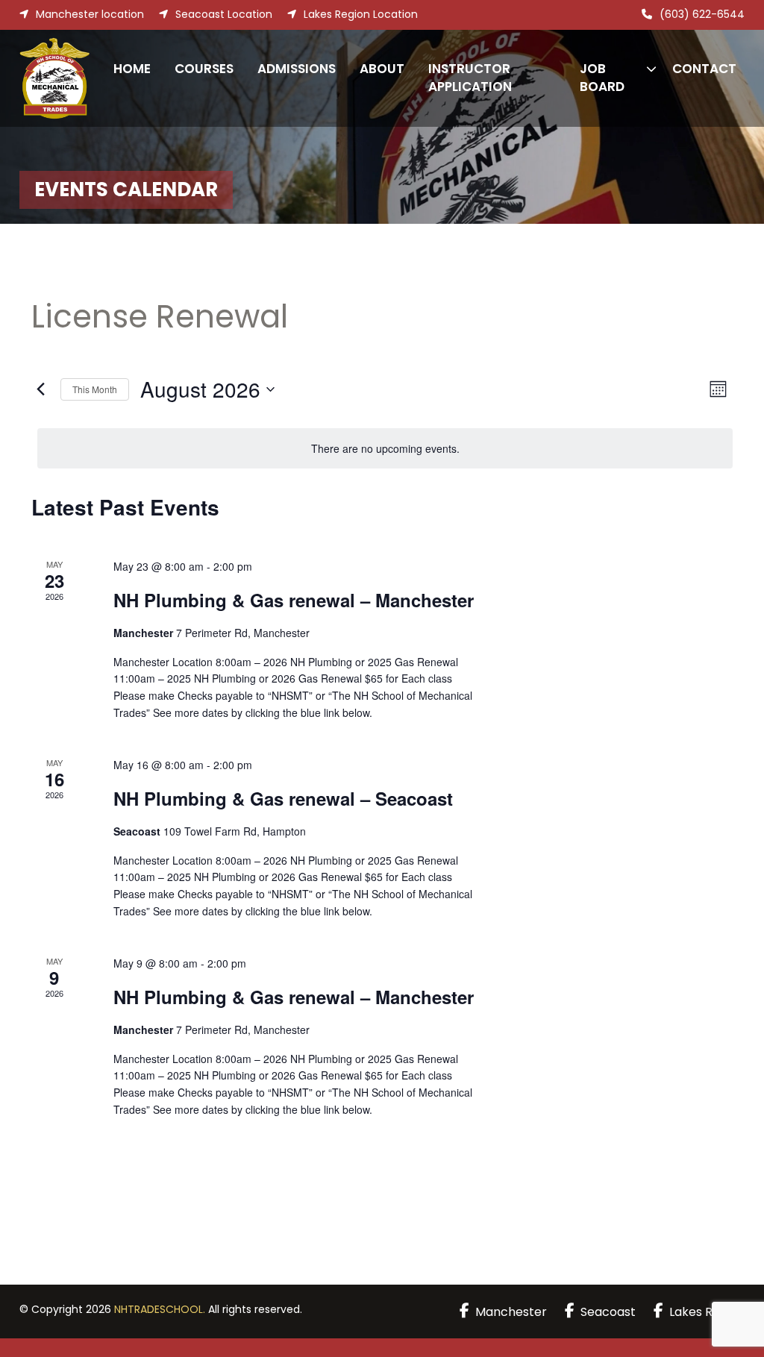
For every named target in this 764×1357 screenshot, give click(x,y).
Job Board (602, 77)
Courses (204, 69)
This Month (94, 389)
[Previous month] (40, 389)
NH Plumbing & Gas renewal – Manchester (293, 599)
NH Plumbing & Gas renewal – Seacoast (283, 798)
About (382, 69)
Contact (704, 69)
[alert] (385, 448)
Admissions (296, 69)
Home (132, 69)
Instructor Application (470, 77)
